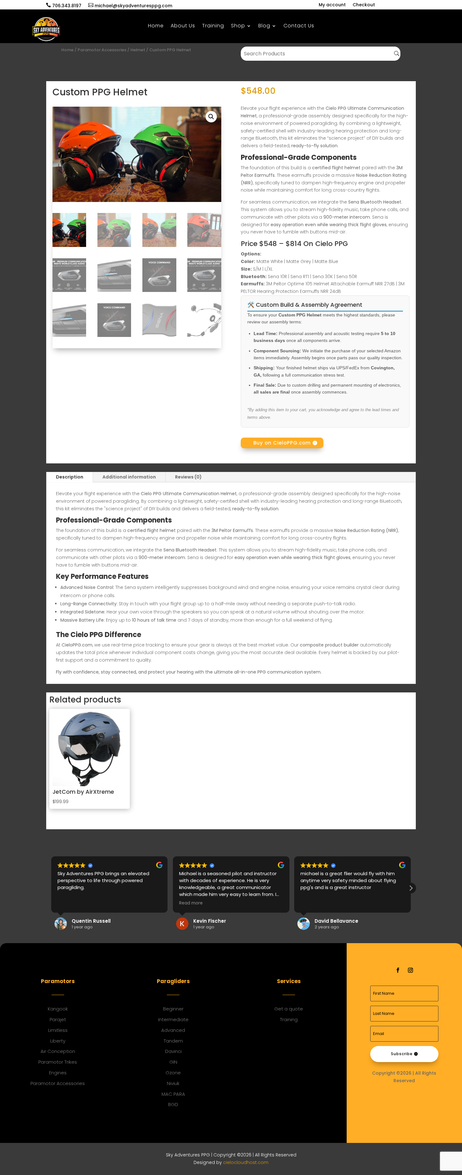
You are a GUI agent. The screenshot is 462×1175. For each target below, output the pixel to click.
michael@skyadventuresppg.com (130, 6)
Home (156, 26)
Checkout (364, 5)
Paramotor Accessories (102, 50)
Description (69, 477)
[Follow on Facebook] (398, 970)
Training (213, 26)
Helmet (137, 50)
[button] (211, 116)
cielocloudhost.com (245, 1162)
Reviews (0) (188, 477)
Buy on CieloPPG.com (282, 442)
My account (332, 5)
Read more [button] (191, 903)
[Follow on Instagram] (410, 970)
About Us (183, 26)
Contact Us (298, 26)
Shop (238, 26)
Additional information (129, 477)
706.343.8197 (63, 6)
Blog (264, 26)
